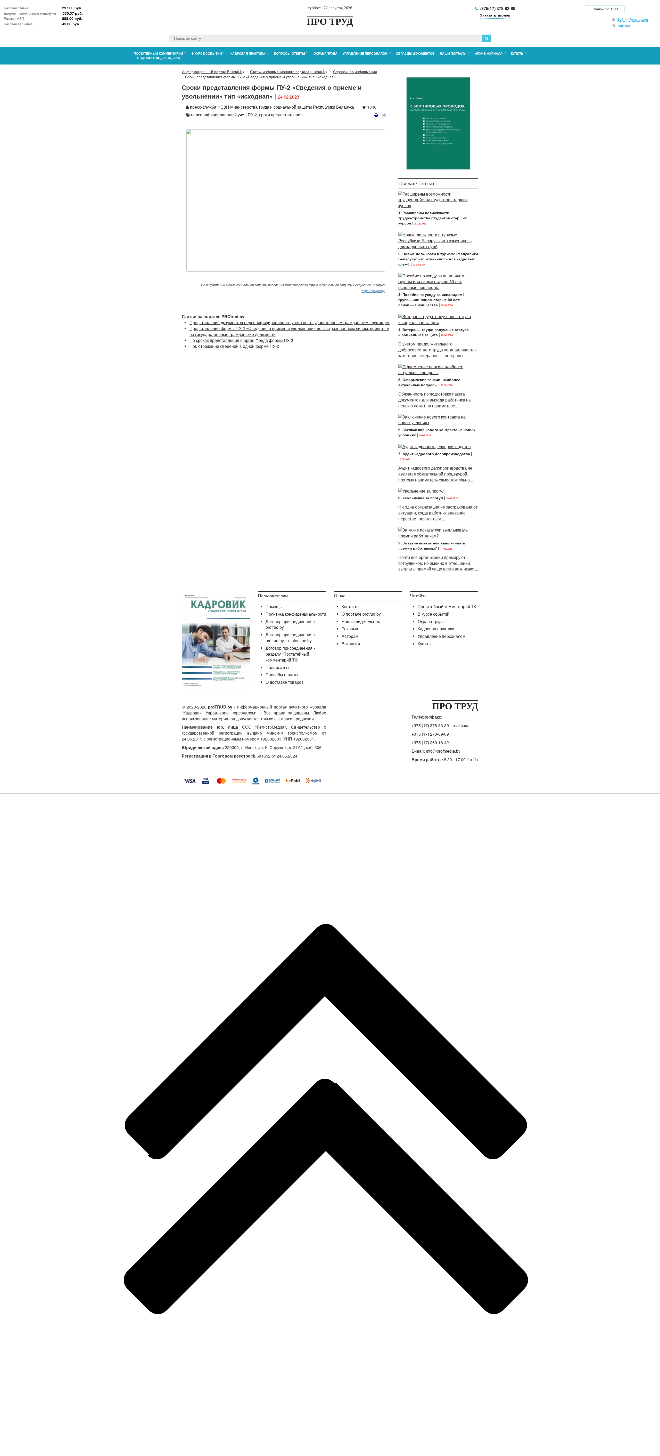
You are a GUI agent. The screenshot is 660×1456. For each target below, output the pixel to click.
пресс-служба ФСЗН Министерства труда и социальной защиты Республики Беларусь (272, 107)
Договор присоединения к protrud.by (290, 624)
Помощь (274, 606)
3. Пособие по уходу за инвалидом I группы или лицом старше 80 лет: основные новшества (431, 299)
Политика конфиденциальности (296, 614)
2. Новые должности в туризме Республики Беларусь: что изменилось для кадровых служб (438, 259)
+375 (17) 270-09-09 (430, 734)
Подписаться (278, 667)
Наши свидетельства (362, 621)
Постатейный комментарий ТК (447, 606)
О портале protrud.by (361, 614)
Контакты (350, 606)
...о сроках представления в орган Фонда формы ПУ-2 (241, 340)
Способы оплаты (282, 675)
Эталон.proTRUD (605, 8)
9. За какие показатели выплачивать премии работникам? (431, 545)
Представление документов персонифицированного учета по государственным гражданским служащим (289, 322)
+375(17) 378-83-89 (496, 8)
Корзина (623, 25)
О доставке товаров (285, 682)
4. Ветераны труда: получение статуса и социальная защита (433, 332)
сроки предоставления (281, 115)
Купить (424, 644)
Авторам (350, 636)
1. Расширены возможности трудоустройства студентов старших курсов (432, 218)
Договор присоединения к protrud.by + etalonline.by (290, 637)
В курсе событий (433, 614)
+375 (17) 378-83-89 (430, 725)
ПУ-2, (253, 115)
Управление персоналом (441, 636)
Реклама (350, 629)
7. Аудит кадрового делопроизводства (434, 453)
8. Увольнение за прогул (420, 497)
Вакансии (351, 644)
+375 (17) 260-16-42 (430, 742)
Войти (621, 19)
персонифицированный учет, (219, 115)
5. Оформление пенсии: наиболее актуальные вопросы (429, 382)
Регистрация (638, 19)
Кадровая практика (436, 629)
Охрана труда (431, 621)
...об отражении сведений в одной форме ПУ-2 (234, 346)
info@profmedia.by (443, 751)
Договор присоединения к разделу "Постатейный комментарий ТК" (290, 654)
